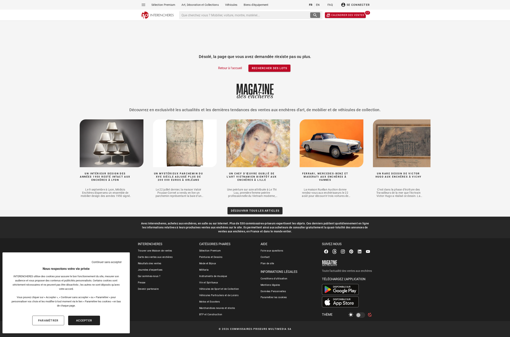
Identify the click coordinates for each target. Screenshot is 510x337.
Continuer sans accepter (107, 262)
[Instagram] (342, 251)
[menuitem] (163, 5)
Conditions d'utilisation (274, 278)
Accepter (84, 320)
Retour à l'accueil (230, 68)
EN (318, 4)
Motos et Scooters (209, 301)
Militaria (204, 269)
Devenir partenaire (148, 289)
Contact (265, 257)
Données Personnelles (273, 291)
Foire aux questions (272, 250)
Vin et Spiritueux (208, 282)
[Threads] (334, 251)
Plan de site (267, 263)
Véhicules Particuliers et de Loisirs (218, 295)
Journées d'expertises (150, 269)
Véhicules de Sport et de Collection (219, 289)
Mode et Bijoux (207, 263)
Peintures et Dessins (211, 257)
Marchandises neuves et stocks (217, 308)
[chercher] (315, 15)
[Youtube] (368, 251)
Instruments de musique (213, 276)
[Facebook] (326, 251)
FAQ (330, 4)
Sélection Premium (210, 250)
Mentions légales (270, 285)
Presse (141, 282)
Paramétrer (48, 320)
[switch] (361, 315)
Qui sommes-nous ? (149, 276)
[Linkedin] (359, 251)
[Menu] (143, 5)
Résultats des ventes (149, 263)
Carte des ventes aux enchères (155, 257)
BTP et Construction (210, 314)
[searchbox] (245, 15)
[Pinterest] (351, 251)
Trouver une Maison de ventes (155, 250)
